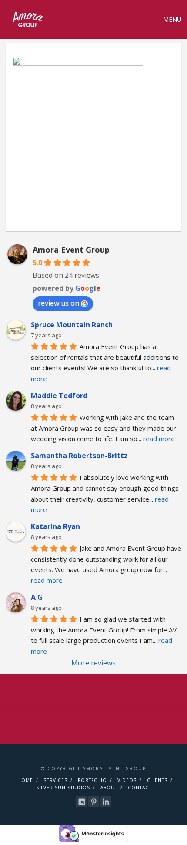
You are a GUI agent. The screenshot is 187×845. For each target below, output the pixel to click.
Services (55, 780)
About (108, 788)
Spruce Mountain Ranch (72, 324)
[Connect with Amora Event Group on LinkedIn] (105, 801)
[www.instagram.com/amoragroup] (81, 801)
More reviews (93, 663)
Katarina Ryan (55, 526)
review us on (58, 303)
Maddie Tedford (59, 395)
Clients (157, 780)
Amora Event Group (71, 249)
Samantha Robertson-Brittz (79, 455)
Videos (127, 780)
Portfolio (92, 780)
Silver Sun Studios (63, 788)
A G (37, 597)
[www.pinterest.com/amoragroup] (93, 801)
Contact (139, 788)
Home (25, 780)
